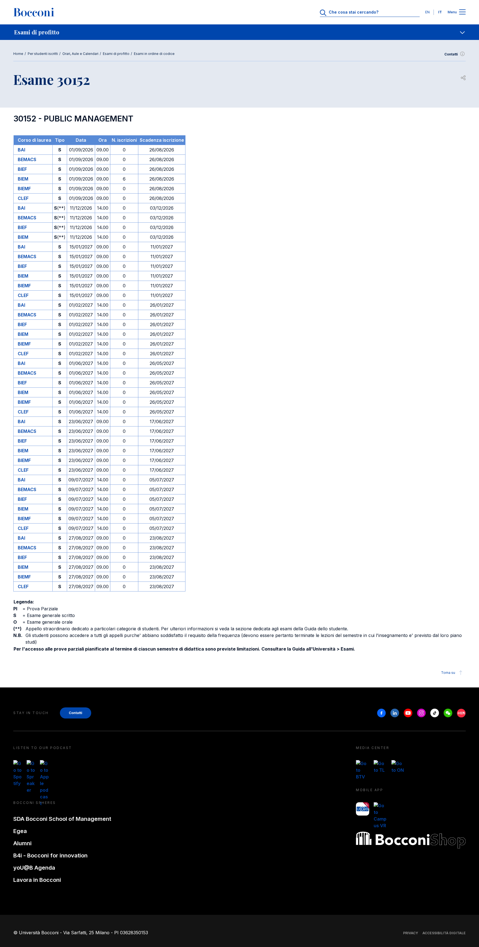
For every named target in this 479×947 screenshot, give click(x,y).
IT (440, 12)
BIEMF (24, 188)
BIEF (22, 169)
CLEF (23, 198)
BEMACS (27, 159)
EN (427, 12)
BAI (21, 150)
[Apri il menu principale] (462, 12)
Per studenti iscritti (43, 54)
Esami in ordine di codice (154, 54)
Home (18, 54)
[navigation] (239, 32)
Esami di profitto (116, 54)
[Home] (33, 12)
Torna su (448, 673)
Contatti (451, 54)
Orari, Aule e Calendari (80, 54)
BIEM (23, 179)
